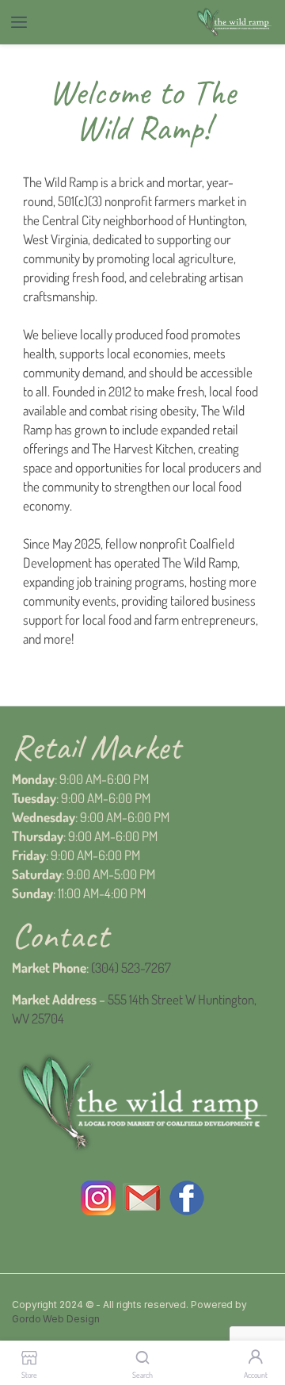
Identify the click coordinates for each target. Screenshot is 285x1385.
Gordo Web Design (55, 1319)
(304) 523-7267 (131, 967)
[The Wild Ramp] (234, 22)
